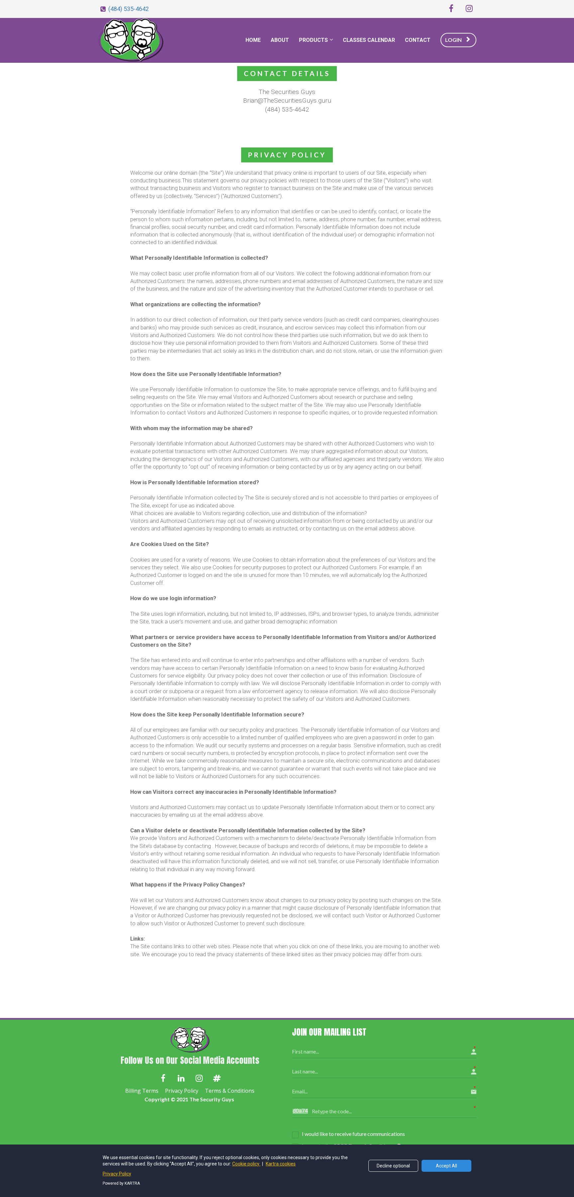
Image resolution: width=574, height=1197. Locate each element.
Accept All (446, 1165)
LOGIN (453, 40)
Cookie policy (246, 1163)
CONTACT (417, 40)
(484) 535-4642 (128, 8)
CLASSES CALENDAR (369, 40)
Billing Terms (141, 1091)
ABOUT (280, 40)
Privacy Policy (181, 1091)
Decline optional (393, 1165)
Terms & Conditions (229, 1091)
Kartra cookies (281, 1163)
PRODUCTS (313, 40)
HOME (253, 40)
